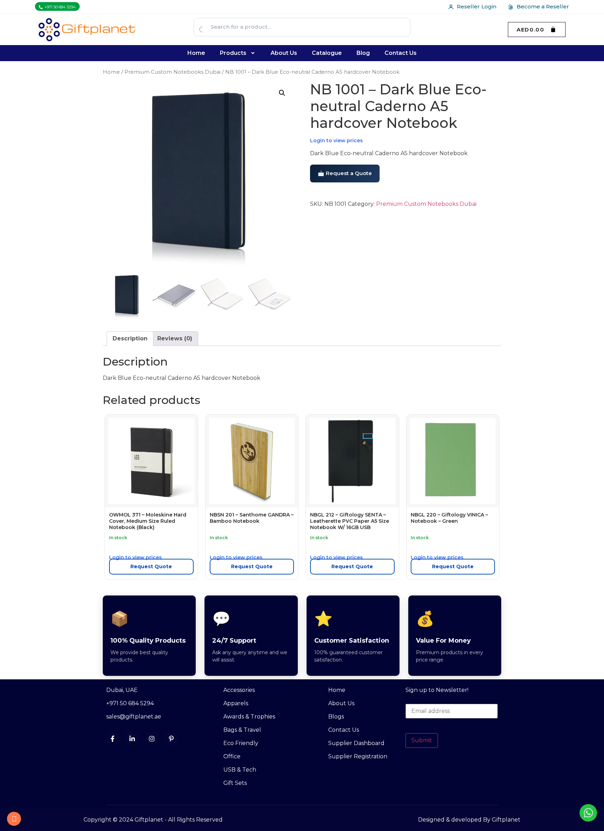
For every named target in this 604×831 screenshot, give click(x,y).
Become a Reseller (543, 6)
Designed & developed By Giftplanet (469, 819)
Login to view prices (336, 140)
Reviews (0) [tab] (174, 338)
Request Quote (151, 566)
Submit (421, 740)
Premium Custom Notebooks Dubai (172, 72)
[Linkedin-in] (132, 738)
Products (233, 53)
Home (196, 53)
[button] (238, 53)
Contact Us (400, 53)
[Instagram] (151, 738)
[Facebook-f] (112, 738)
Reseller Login (476, 6)
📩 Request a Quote (345, 173)
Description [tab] (130, 338)
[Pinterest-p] (171, 738)
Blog (363, 53)
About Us (284, 53)
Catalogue (327, 53)
